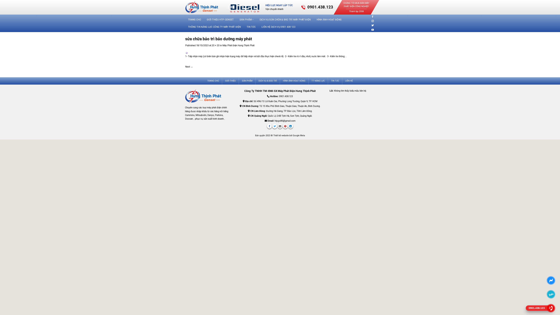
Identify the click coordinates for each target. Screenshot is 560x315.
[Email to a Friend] (280, 126)
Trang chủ (194, 19)
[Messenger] (551, 280)
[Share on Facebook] (269, 126)
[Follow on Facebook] (372, 17)
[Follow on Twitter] (372, 25)
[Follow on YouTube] (372, 30)
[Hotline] (551, 308)
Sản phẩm (246, 19)
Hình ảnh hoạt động (329, 19)
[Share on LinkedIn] (290, 126)
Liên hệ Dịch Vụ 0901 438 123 (278, 27)
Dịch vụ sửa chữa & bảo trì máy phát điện (285, 19)
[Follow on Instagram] (372, 21)
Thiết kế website (281, 135)
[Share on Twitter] (274, 126)
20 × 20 (215, 45)
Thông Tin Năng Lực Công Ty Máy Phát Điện (214, 27)
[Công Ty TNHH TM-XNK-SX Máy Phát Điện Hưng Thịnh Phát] (204, 7)
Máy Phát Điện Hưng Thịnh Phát (238, 45)
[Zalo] (551, 294)
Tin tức (251, 27)
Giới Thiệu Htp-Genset (220, 19)
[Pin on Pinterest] (285, 126)
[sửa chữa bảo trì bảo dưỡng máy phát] (186, 52)
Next (189, 66)
